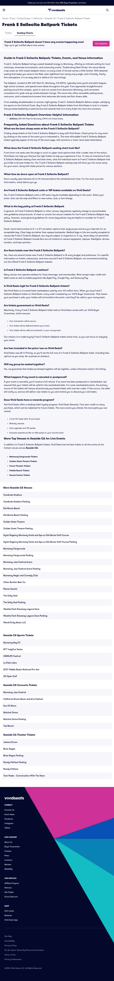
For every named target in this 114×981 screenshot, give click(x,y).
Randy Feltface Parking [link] (14, 762)
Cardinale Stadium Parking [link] (16, 501)
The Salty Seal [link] (10, 595)
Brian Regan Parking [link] (13, 755)
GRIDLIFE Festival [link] (12, 656)
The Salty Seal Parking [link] (14, 602)
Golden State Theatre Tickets (23, 461)
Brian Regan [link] (9, 749)
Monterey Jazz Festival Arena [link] (17, 562)
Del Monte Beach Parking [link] (15, 515)
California (38, 18)
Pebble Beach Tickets (19, 470)
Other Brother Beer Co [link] (14, 582)
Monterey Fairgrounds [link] (14, 548)
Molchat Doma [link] (10, 712)
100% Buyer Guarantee (68, 3)
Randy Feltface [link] (10, 769)
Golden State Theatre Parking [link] (18, 528)
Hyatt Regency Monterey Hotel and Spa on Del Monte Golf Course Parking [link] (40, 542)
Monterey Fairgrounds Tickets (23, 457)
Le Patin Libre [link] (10, 663)
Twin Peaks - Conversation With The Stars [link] (24, 776)
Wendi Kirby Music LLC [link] (14, 622)
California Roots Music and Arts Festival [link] (23, 699)
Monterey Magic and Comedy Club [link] (20, 575)
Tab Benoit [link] (8, 726)
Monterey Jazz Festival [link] (14, 692)
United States (23, 18)
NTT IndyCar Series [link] (13, 649)
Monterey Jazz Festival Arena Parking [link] (21, 569)
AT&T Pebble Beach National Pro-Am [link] (21, 669)
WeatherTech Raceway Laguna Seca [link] (21, 609)
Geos (12, 18)
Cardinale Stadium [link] (12, 495)
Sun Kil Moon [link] (9, 706)
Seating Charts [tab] (25, 33)
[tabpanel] (57, 43)
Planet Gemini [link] (10, 589)
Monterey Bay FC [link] (11, 642)
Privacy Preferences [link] (12, 959)
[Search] (107, 10)
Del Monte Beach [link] (11, 508)
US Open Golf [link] (10, 676)
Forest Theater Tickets (19, 466)
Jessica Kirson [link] (10, 742)
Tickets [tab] (8, 33)
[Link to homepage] (57, 10)
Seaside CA (50, 18)
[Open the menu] (4, 10)
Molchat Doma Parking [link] (14, 719)
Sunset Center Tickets (19, 475)
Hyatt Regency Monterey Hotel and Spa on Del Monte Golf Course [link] (36, 535)
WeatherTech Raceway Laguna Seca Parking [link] (25, 616)
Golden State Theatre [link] (14, 522)
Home (5, 18)
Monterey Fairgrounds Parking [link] (18, 555)
